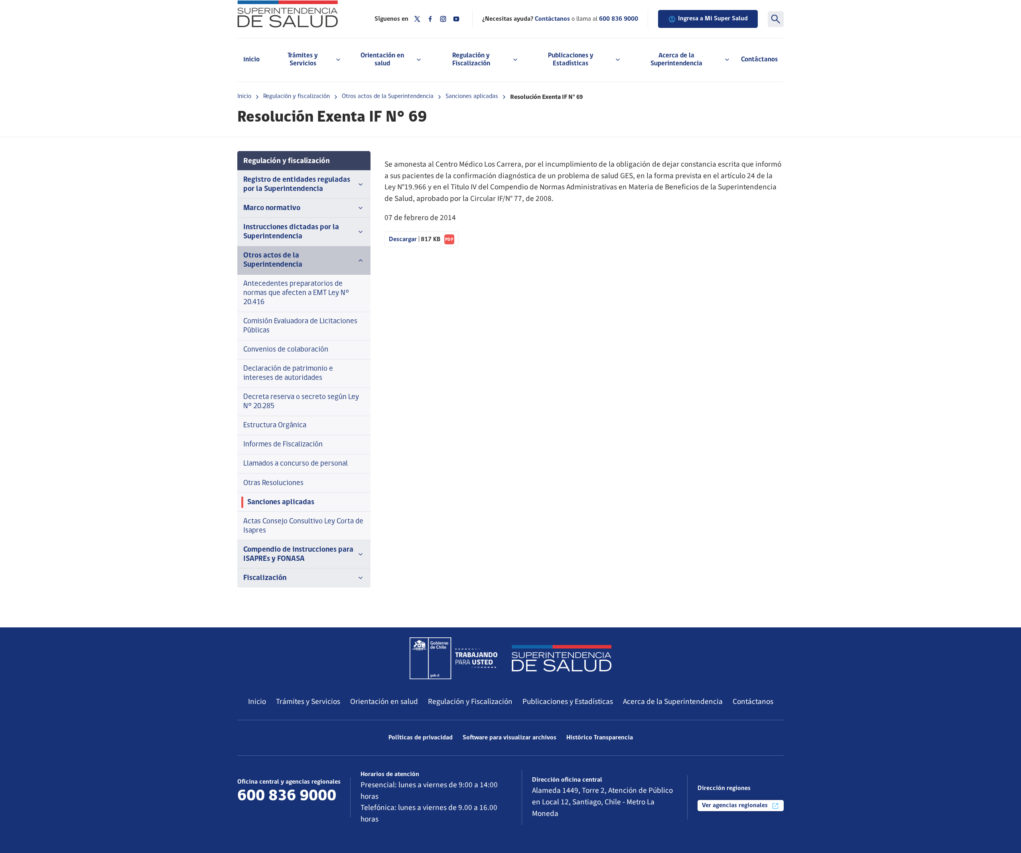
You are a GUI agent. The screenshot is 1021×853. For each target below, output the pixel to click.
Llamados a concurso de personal (295, 464)
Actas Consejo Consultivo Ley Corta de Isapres (303, 526)
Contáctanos (759, 59)
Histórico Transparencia (599, 738)
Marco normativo (271, 208)
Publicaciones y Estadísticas (567, 701)
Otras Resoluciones (273, 483)
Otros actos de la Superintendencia (388, 96)
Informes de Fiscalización (283, 444)
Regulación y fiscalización (296, 96)
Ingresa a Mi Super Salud (713, 19)
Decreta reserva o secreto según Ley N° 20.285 (301, 401)
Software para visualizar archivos (509, 738)
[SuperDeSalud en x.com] (417, 19)
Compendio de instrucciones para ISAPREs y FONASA (298, 554)
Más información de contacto (285, 811)
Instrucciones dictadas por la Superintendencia (291, 232)
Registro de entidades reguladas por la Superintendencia (296, 184)
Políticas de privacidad (420, 738)
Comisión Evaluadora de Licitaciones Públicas (300, 326)
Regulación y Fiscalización (470, 701)
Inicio (251, 59)
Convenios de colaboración (285, 350)
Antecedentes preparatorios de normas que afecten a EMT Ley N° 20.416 (296, 293)
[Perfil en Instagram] (443, 19)
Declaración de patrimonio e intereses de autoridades (288, 373)
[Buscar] (776, 19)
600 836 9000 (618, 19)
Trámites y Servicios (308, 701)
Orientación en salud (384, 701)
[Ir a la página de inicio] (296, 14)
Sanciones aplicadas (471, 96)
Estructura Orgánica (274, 425)
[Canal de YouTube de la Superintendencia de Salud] (456, 19)
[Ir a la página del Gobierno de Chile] (453, 658)
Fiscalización (264, 578)
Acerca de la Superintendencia (673, 701)
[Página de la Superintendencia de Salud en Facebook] (430, 19)
